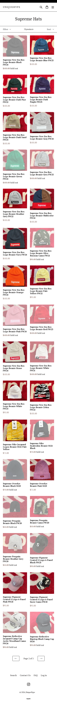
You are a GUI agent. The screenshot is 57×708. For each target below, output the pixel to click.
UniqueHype (11, 7)
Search (13, 675)
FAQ (36, 675)
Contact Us (25, 675)
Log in (44, 675)
